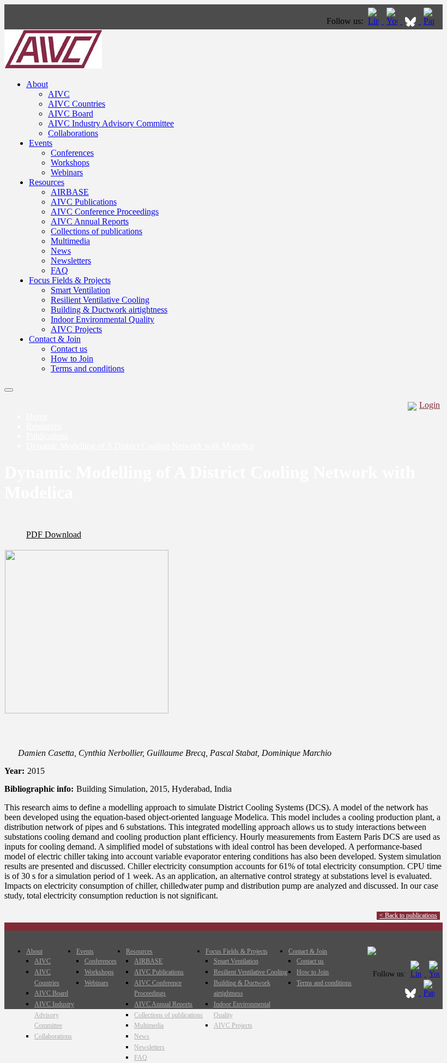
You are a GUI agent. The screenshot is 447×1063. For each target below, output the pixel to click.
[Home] (53, 65)
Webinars (67, 172)
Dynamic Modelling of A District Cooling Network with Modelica (140, 445)
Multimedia (70, 241)
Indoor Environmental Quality (102, 319)
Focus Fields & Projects (70, 280)
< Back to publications (408, 915)
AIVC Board (70, 113)
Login (429, 405)
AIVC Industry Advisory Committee (111, 123)
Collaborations (73, 133)
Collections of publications (96, 231)
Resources (46, 182)
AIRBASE (70, 192)
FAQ (59, 270)
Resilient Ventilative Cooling (100, 299)
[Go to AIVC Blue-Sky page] (411, 21)
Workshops (70, 162)
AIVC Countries (76, 103)
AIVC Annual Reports (90, 221)
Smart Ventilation (80, 290)
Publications (47, 436)
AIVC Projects (76, 329)
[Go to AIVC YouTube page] (393, 21)
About (37, 84)
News (61, 250)
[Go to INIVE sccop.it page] (432, 21)
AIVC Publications (84, 201)
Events (40, 143)
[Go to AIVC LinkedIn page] (374, 21)
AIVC (59, 94)
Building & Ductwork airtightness (109, 309)
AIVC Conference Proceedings (105, 211)
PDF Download (53, 534)
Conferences (72, 152)
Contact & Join (55, 339)
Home (36, 416)
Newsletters (71, 260)
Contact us (69, 348)
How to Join (72, 358)
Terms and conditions (87, 368)
